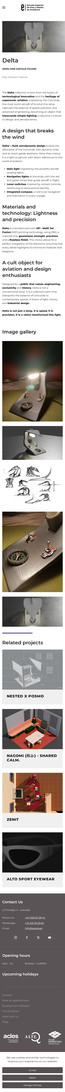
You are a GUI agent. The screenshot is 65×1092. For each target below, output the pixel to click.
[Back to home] (32, 7)
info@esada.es (33, 928)
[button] (3, 7)
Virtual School (10, 1011)
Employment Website (15, 1005)
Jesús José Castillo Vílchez (19, 69)
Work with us (10, 1016)
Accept (32, 1070)
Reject (32, 1077)
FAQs (5, 1022)
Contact (7, 995)
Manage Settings (33, 1085)
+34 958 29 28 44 (35, 917)
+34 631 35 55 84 (34, 923)
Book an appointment (15, 1000)
